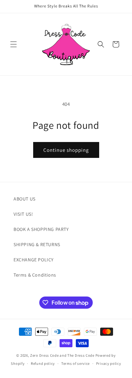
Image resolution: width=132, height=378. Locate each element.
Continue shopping (66, 150)
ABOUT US (25, 199)
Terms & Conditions (35, 275)
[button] (13, 44)
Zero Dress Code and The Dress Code (62, 355)
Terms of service (75, 363)
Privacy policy (108, 363)
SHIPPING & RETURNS (37, 244)
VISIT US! (23, 214)
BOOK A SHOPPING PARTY (41, 229)
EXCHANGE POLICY (34, 260)
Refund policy (43, 363)
